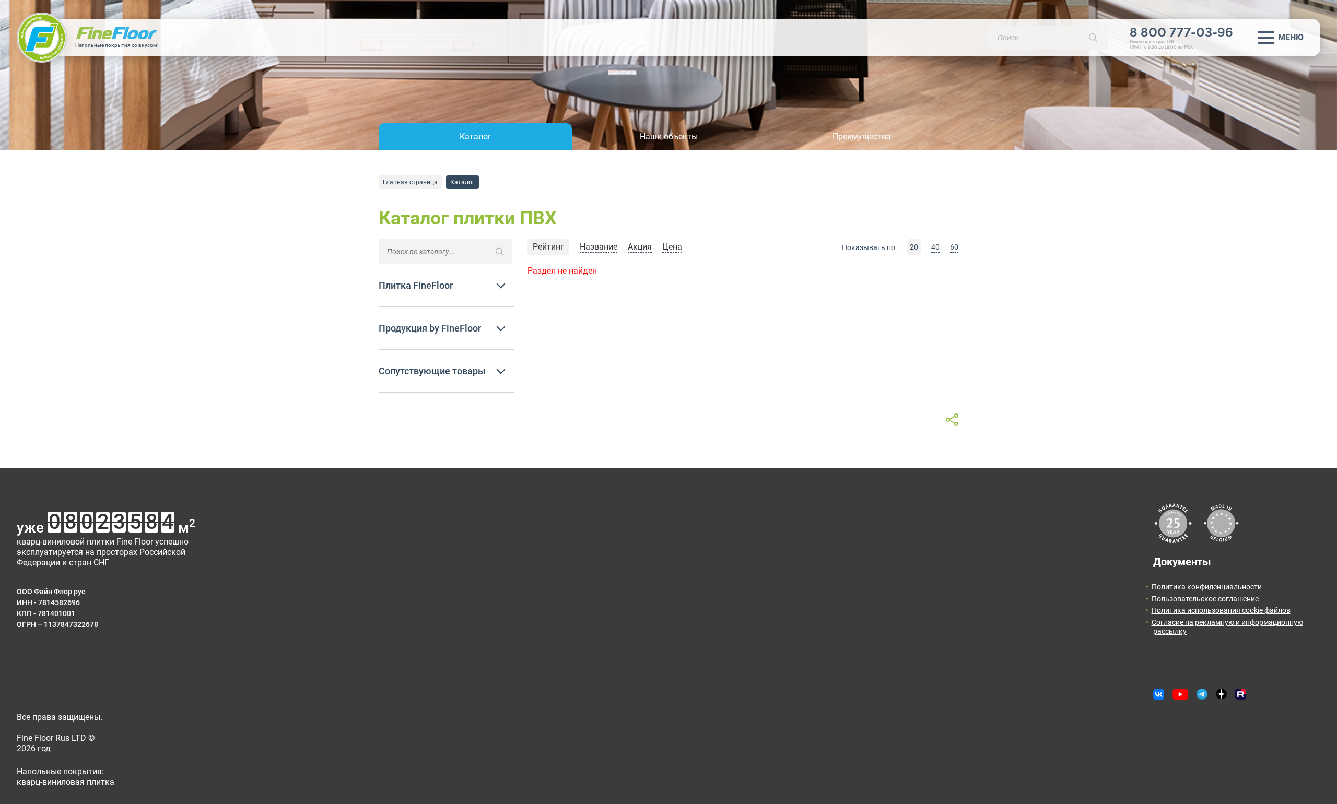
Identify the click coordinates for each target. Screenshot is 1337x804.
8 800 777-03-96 (1181, 32)
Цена (672, 247)
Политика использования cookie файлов (1221, 610)
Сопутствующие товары (432, 370)
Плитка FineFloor (416, 285)
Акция (640, 247)
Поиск (1093, 37)
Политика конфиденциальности (1207, 587)
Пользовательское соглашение (1205, 599)
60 (954, 247)
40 (935, 247)
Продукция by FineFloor (430, 328)
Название (598, 247)
